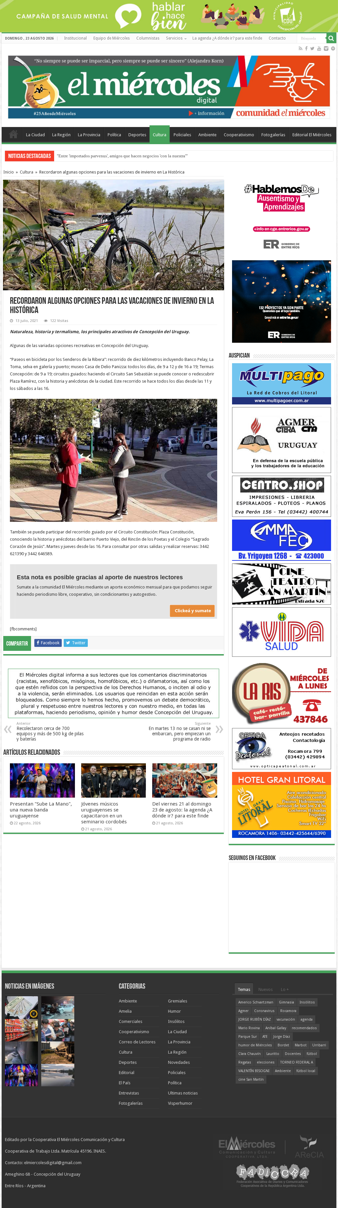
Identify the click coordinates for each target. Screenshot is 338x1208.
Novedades (179, 1062)
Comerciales (130, 1021)
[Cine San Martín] (281, 583)
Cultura (159, 134)
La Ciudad (35, 134)
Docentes (293, 1054)
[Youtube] (319, 48)
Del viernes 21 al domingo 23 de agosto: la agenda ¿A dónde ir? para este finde (182, 810)
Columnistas (147, 38)
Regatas (244, 1062)
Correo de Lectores (137, 1041)
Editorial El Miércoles (311, 134)
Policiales (182, 134)
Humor (174, 1011)
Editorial (126, 1072)
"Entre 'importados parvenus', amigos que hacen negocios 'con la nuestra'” (122, 155)
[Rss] (300, 48)
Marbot (301, 1045)
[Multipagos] (281, 383)
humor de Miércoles (255, 1045)
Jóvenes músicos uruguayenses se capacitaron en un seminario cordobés (104, 813)
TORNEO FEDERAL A (296, 1062)
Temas (244, 989)
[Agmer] (281, 439)
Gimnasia (286, 1002)
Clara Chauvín (249, 1054)
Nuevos (265, 989)
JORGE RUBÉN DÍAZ (254, 1019)
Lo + (285, 989)
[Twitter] (312, 48)
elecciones (266, 1062)
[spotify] (333, 48)
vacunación (286, 1019)
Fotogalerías (273, 134)
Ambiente (207, 134)
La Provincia (89, 134)
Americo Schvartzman (255, 1002)
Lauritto (272, 1054)
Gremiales (177, 1001)
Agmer (243, 1011)
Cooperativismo (239, 134)
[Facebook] (306, 48)
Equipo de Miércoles (111, 38)
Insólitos (176, 1021)
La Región (61, 134)
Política (114, 134)
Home (13, 134)
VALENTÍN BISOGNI (253, 1071)
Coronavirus (264, 1011)
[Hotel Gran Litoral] (281, 804)
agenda (307, 1019)
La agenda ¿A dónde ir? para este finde (227, 38)
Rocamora (288, 1011)
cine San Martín (251, 1079)
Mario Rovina (249, 1028)
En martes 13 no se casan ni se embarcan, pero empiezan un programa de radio (180, 731)
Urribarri (319, 1045)
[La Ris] (281, 692)
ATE (265, 1036)
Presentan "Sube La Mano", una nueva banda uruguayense (41, 810)
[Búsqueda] (331, 38)
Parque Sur (247, 1036)
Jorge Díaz (281, 1036)
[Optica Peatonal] (281, 748)
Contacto (277, 38)
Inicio (8, 172)
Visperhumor (180, 1103)
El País (124, 1082)
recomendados (304, 1028)
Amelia (125, 1011)
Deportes (137, 134)
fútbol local (305, 1071)
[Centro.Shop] (281, 495)
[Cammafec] (281, 539)
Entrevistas (129, 1093)
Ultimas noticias (183, 1093)
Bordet (283, 1045)
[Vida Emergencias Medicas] (281, 631)
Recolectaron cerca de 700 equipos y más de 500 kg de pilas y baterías (50, 731)
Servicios (174, 38)
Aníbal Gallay (275, 1028)
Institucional (75, 38)
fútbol (312, 1054)
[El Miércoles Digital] (169, 85)
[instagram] (326, 48)
